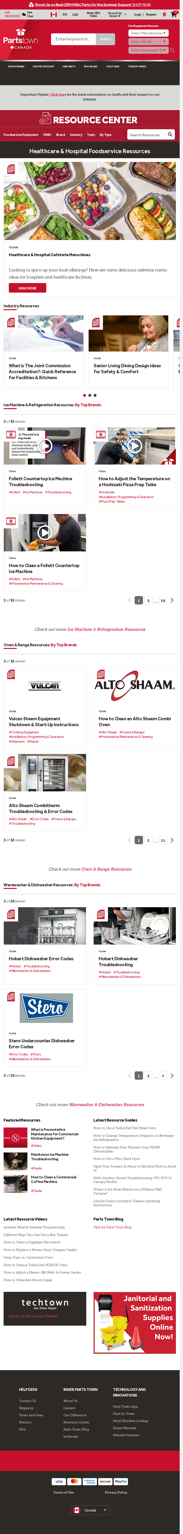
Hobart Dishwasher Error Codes (41, 958)
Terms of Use (63, 1492)
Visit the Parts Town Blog (112, 1227)
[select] (90, 1510)
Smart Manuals (124, 1428)
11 (163, 840)
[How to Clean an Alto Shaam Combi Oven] (135, 686)
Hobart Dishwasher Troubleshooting (118, 961)
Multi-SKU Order (93, 14)
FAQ (22, 1429)
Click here (58, 95)
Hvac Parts (69, 66)
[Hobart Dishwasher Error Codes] (45, 926)
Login (137, 14)
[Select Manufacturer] (148, 33)
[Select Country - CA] (54, 15)
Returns (25, 1422)
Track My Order (137, 66)
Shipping (26, 1408)
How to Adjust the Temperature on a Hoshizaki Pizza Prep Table (134, 481)
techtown (70, 1436)
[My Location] (164, 15)
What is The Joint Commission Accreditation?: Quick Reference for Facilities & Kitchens (42, 371)
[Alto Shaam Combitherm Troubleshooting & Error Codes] (45, 772)
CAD (75, 14)
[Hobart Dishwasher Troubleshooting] (135, 926)
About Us (70, 1401)
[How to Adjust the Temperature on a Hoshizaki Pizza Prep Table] (135, 446)
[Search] (172, 50)
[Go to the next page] (172, 600)
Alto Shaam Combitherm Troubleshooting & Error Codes (40, 808)
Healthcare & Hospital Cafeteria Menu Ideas (49, 254)
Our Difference (75, 1415)
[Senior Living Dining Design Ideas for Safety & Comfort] (128, 333)
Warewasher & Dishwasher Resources (106, 1104)
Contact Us (27, 1401)
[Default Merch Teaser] (135, 1323)
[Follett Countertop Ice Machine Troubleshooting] (45, 446)
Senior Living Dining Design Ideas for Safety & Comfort (127, 368)
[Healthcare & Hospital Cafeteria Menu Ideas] (90, 201)
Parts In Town (124, 1414)
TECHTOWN (112, 66)
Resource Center (76, 1422)
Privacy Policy (116, 1492)
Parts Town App (125, 1406)
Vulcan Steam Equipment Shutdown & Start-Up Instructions (43, 721)
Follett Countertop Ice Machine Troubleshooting (40, 481)
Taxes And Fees (31, 1415)
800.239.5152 (12, 16)
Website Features (126, 1435)
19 (163, 600)
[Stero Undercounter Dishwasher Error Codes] (45, 1008)
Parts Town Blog (76, 1429)
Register (151, 14)
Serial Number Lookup (130, 1421)
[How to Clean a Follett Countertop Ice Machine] (45, 532)
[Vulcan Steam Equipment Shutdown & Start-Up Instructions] (45, 686)
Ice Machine (79, 629)
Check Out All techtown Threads (33, 1316)
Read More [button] (27, 288)
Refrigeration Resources (121, 629)
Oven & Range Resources (106, 869)
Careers (69, 1408)
